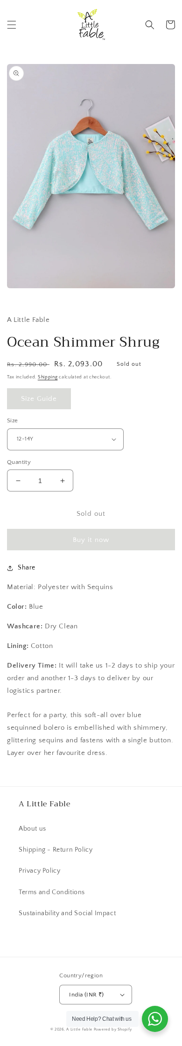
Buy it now (91, 540)
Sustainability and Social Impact (67, 913)
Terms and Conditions (52, 892)
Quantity (19, 462)
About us (32, 829)
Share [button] (26, 567)
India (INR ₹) (86, 994)
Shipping (48, 377)
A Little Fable (80, 1029)
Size (12, 420)
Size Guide (39, 399)
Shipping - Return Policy (55, 850)
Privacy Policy (39, 871)
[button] (11, 24)
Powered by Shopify (113, 1029)
